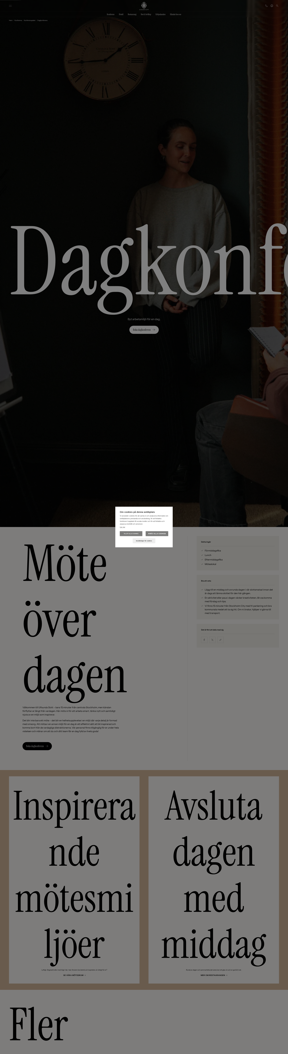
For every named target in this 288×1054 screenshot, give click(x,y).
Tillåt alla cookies (131, 533)
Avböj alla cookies (157, 534)
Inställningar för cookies (144, 541)
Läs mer (122, 527)
